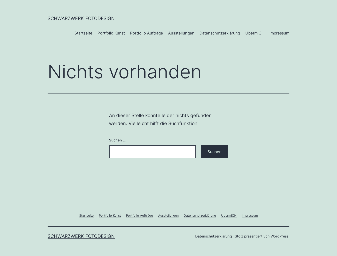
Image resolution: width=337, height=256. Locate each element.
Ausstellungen (181, 33)
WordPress (279, 236)
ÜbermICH (254, 33)
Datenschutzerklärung (220, 33)
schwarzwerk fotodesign (81, 18)
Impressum (279, 33)
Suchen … (117, 140)
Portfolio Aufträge (146, 33)
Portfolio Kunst (111, 33)
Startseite (83, 33)
